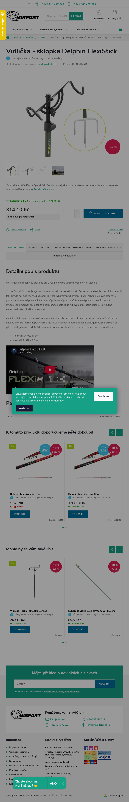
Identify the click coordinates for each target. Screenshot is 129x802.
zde (62, 400)
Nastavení (24, 408)
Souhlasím (103, 396)
